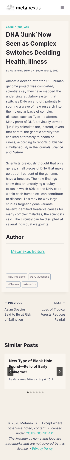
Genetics (30, 284)
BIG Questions (39, 276)
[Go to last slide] (10, 371)
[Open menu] (62, 7)
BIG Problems (17, 276)
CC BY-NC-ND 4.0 (39, 433)
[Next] (60, 371)
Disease (13, 284)
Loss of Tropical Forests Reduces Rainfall (53, 311)
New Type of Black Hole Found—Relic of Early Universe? (30, 366)
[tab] (28, 392)
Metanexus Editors (21, 70)
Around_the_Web (17, 27)
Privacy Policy (42, 448)
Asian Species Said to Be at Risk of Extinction (17, 311)
